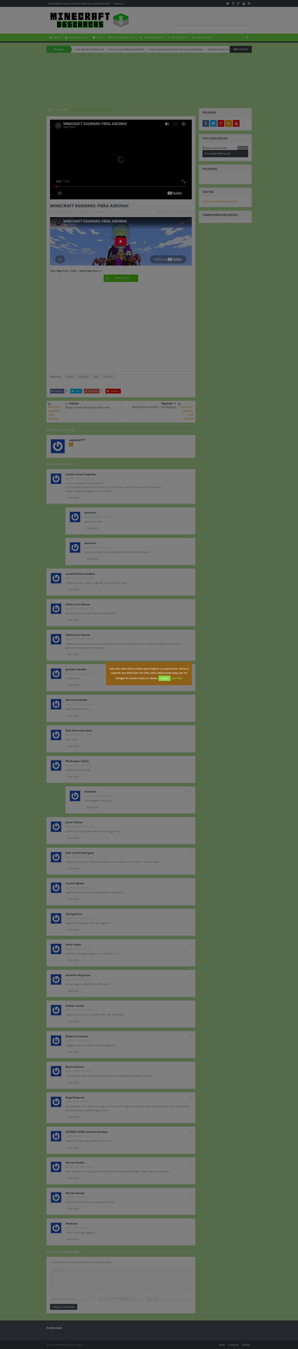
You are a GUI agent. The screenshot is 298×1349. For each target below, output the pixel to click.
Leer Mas (177, 678)
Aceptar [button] (164, 678)
